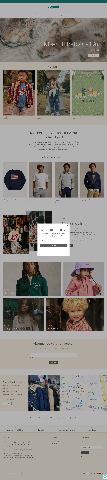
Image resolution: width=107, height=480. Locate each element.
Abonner (53, 245)
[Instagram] (53, 250)
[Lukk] (67, 225)
